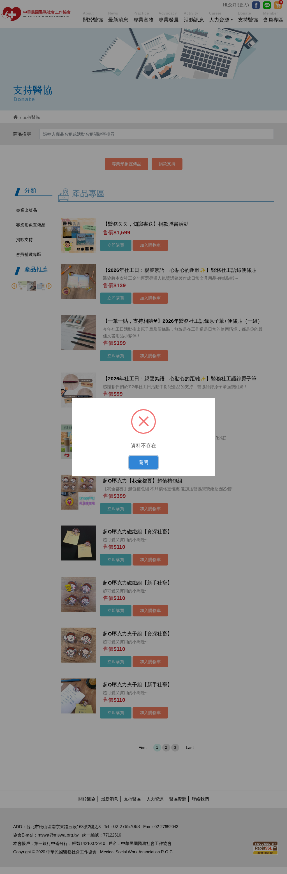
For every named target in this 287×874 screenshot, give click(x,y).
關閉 (143, 462)
